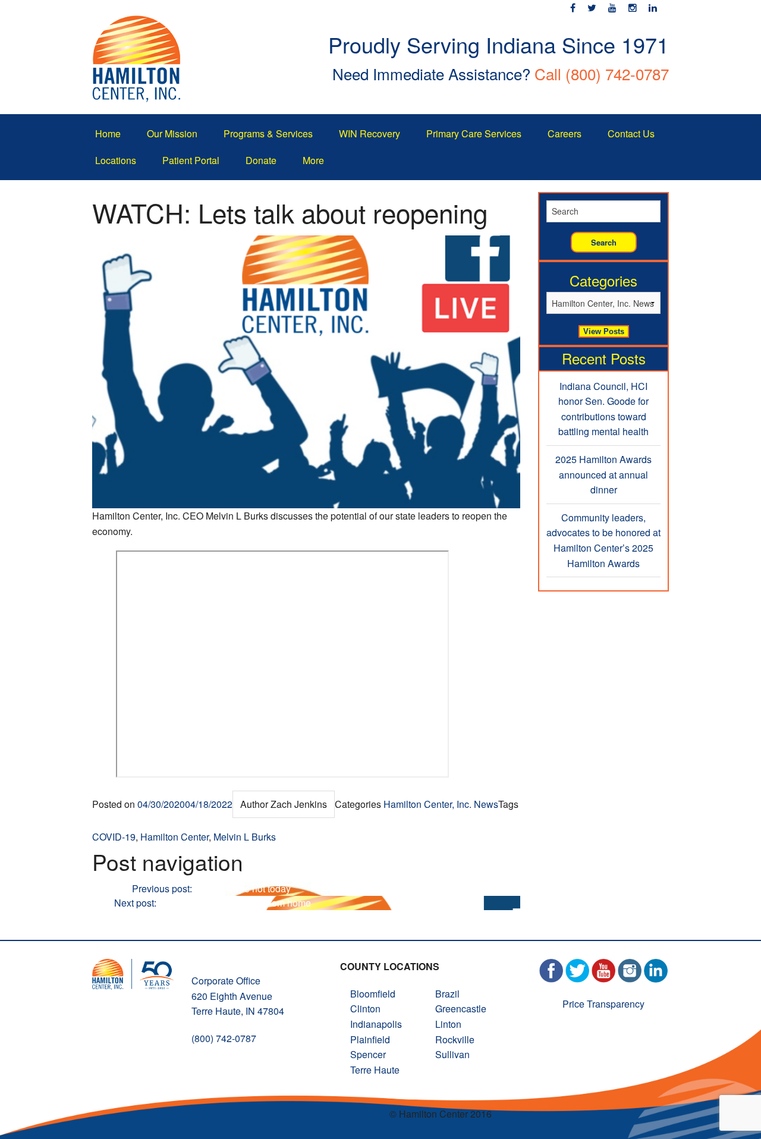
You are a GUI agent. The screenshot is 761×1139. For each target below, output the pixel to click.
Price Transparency (603, 1004)
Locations (115, 160)
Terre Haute (375, 1070)
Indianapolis (376, 1024)
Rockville (454, 1039)
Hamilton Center (174, 837)
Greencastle (460, 1008)
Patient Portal (190, 160)
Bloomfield (372, 993)
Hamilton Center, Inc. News (440, 804)
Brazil (447, 993)
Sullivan (452, 1054)
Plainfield (370, 1039)
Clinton (365, 1008)
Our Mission (172, 133)
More (313, 160)
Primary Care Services (473, 133)
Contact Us (631, 133)
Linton (448, 1024)
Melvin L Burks (244, 837)
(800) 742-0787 (617, 73)
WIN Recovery (369, 133)
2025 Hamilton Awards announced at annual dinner (603, 474)
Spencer (368, 1054)
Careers (564, 133)
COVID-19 (114, 837)
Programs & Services (268, 133)
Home (108, 133)
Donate (261, 160)
